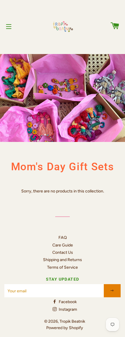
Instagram (67, 309)
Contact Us (62, 252)
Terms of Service (62, 267)
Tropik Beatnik (72, 321)
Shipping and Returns (62, 259)
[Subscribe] (112, 290)
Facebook (67, 301)
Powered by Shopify (64, 327)
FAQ (62, 237)
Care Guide (62, 245)
